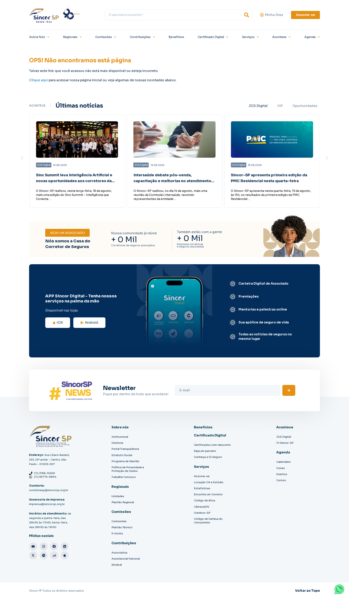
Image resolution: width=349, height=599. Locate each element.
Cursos (281, 480)
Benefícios (176, 37)
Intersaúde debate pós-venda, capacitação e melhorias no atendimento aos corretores (172, 181)
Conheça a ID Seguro (208, 457)
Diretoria (117, 443)
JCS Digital (283, 436)
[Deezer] (54, 555)
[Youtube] (33, 546)
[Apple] (65, 555)
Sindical (116, 564)
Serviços (248, 37)
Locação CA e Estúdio (208, 482)
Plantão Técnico (121, 527)
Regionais (70, 37)
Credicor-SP (202, 512)
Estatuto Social (121, 455)
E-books (117, 533)
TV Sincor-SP (285, 443)
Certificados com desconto (212, 445)
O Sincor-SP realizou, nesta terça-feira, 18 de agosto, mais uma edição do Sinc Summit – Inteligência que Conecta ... (74, 195)
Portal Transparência (125, 449)
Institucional (119, 436)
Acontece (279, 37)
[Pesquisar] (247, 15)
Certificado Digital (211, 37)
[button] (22, 158)
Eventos (281, 474)
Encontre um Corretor (208, 494)
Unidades (117, 496)
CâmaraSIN (201, 506)
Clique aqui (38, 80)
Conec (280, 468)
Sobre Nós (37, 37)
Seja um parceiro (205, 451)
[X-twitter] (33, 555)
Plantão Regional (122, 502)
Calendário (283, 462)
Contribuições (140, 37)
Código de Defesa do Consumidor (208, 520)
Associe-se (201, 476)
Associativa (119, 552)
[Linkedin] (65, 546)
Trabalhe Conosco (123, 477)
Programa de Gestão (125, 461)
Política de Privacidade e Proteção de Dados (127, 469)
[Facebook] (54, 546)
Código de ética (204, 500)
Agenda (309, 37)
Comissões (103, 37)
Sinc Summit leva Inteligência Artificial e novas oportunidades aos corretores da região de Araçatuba (74, 181)
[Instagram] (44, 546)
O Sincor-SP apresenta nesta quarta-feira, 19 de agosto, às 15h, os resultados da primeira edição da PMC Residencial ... (271, 195)
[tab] (258, 106)
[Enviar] (288, 390)
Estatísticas (202, 488)
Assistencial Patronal (125, 558)
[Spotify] (44, 555)
